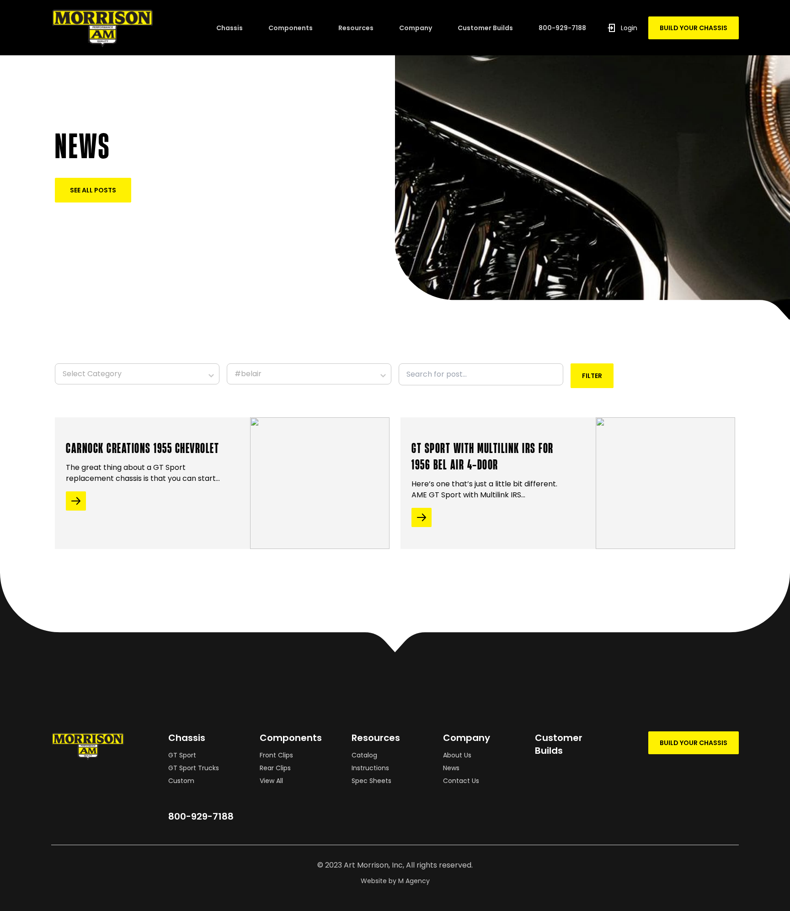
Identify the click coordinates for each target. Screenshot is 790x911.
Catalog (364, 755)
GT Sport (182, 755)
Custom (181, 780)
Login (629, 27)
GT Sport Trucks (193, 767)
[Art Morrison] (133, 27)
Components (290, 27)
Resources (356, 27)
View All (271, 780)
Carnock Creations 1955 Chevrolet (142, 447)
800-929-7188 (562, 27)
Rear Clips (275, 767)
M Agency (414, 880)
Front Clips (276, 755)
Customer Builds (485, 27)
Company (415, 27)
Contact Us (461, 780)
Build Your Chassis (693, 27)
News (451, 767)
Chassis (229, 27)
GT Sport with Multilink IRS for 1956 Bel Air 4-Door (482, 455)
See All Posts (93, 190)
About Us (457, 755)
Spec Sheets (371, 780)
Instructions (370, 767)
